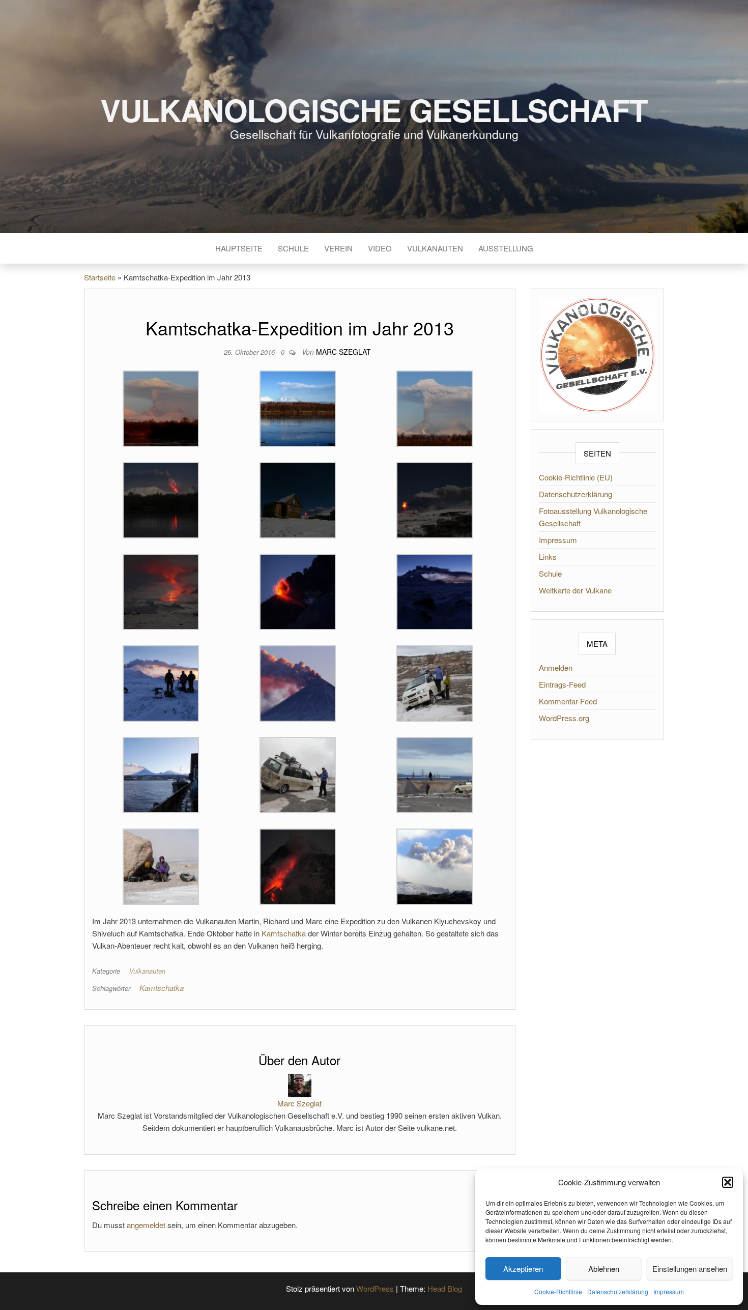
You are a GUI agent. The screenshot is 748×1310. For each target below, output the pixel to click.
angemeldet (146, 1224)
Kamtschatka (284, 933)
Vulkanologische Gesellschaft (374, 109)
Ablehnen (603, 1268)
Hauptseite (239, 248)
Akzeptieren (523, 1268)
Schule (293, 248)
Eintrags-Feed (562, 684)
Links (548, 556)
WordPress (375, 1288)
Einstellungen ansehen (689, 1268)
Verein (338, 248)
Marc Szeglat (343, 352)
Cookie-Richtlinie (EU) (576, 477)
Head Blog (444, 1288)
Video (380, 248)
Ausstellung (505, 248)
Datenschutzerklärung (617, 1291)
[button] (728, 1182)
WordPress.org (564, 718)
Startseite (100, 277)
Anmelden (555, 667)
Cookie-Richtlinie (558, 1291)
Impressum (668, 1291)
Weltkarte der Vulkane (575, 590)
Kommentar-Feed (568, 701)
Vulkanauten (435, 248)
